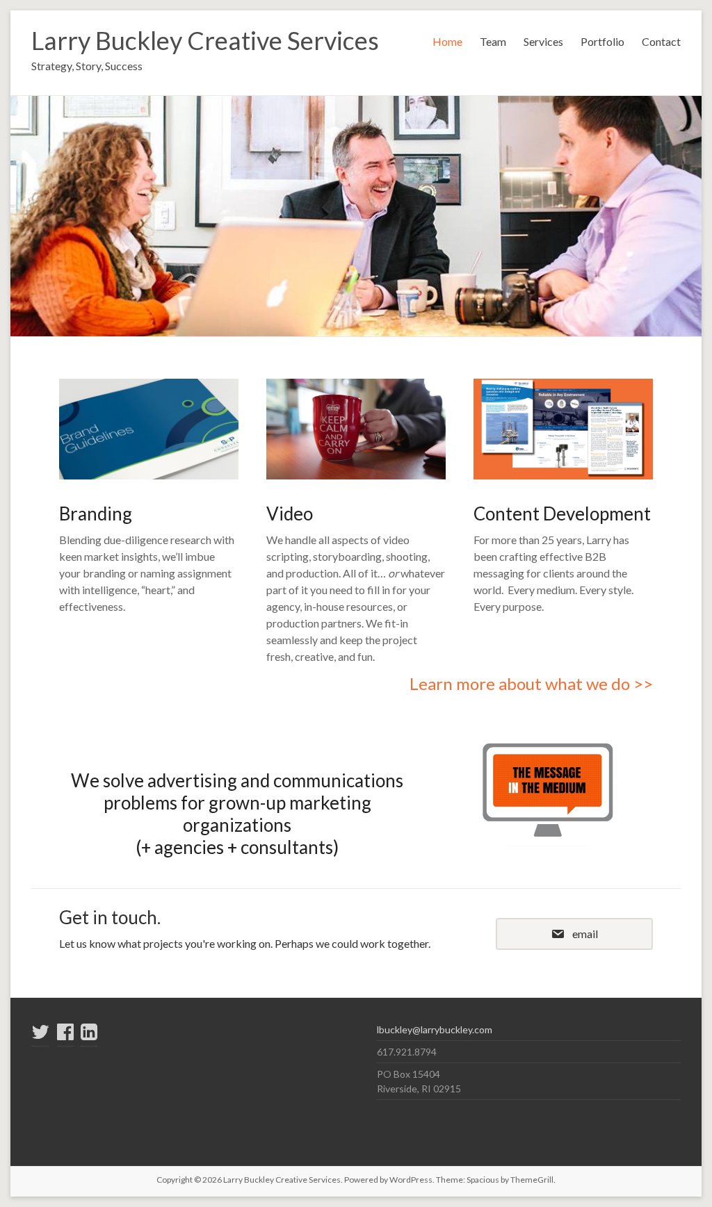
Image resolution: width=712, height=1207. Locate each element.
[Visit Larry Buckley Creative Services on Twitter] (40, 1035)
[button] (574, 933)
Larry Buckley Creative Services (205, 40)
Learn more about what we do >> (531, 683)
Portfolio (602, 41)
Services (543, 41)
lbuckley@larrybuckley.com (434, 1029)
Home (447, 41)
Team (493, 41)
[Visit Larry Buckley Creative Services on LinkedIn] (89, 1035)
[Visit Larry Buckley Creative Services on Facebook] (65, 1035)
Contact (661, 41)
